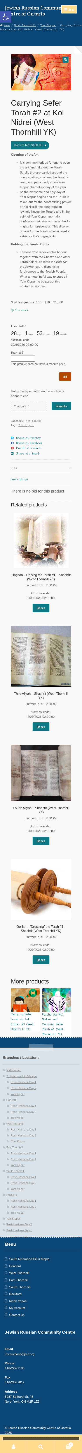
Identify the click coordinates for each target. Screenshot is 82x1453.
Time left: (18, 326)
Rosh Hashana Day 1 (23, 1082)
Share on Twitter (28, 438)
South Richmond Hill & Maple (29, 1259)
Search (41, 1446)
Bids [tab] (14, 468)
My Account (17, 1308)
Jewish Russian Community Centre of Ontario (36, 11)
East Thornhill (14, 1147)
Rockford (11, 1194)
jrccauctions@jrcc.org (20, 1354)
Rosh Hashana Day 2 (23, 1088)
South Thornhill (15, 1171)
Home (7, 25)
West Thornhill (25, 25)
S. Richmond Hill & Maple (21, 1076)
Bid (65, 376)
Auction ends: (21, 339)
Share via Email (27, 453)
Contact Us (16, 1315)
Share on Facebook (29, 443)
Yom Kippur (48, 25)
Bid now (41, 608)
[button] (5, 17)
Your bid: (18, 352)
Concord (11, 1100)
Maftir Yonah (13, 1070)
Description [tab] (19, 479)
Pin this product (28, 448)
